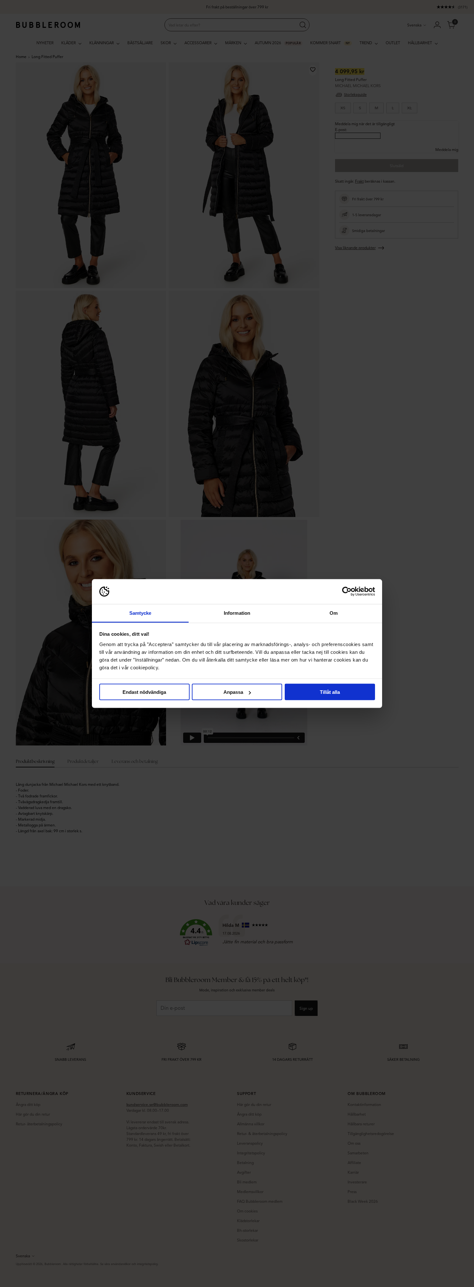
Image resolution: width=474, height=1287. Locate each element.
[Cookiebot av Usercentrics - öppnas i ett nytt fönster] (347, 591)
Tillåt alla (330, 692)
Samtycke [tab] (140, 612)
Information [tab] (237, 612)
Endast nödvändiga (144, 692)
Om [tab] (334, 612)
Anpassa (233, 692)
